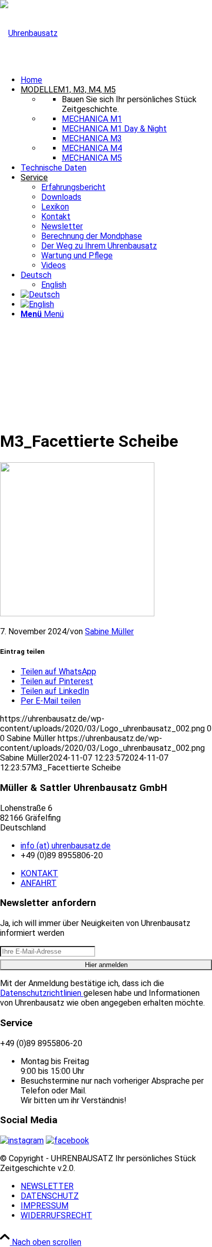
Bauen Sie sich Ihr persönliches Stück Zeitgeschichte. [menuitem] (129, 104)
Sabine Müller (109, 631)
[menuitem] (116, 80)
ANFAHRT (39, 883)
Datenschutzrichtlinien (41, 993)
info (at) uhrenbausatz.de (66, 846)
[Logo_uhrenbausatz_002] (29, 33)
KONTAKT (39, 873)
